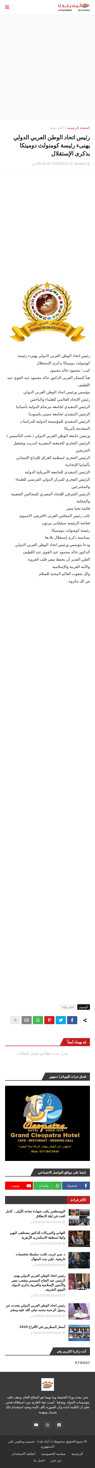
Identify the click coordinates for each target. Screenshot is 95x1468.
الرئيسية (77, 1453)
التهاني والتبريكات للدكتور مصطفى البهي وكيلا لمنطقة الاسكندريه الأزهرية (37, 1235)
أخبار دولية (57, 127)
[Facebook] (72, 1020)
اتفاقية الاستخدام (23, 1453)
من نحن (56, 1460)
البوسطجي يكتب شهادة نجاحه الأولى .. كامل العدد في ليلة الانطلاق (35, 1213)
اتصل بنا (39, 1460)
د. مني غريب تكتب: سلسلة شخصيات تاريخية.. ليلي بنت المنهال (40, 1256)
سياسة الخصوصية (53, 1453)
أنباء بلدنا (43, 1441)
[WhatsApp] (38, 1020)
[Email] (27, 1020)
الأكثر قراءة (78, 1200)
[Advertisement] (47, 66)
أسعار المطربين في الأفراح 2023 (42, 1327)
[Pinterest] (49, 1020)
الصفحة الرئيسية (78, 127)
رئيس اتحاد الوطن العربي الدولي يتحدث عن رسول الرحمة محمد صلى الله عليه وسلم (35, 1307)
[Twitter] (61, 1020)
